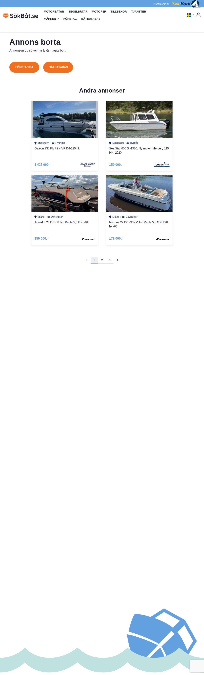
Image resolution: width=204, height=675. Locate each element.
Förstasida (24, 67)
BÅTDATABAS (90, 18)
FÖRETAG (70, 18)
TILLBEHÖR (119, 11)
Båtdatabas (58, 67)
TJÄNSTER (138, 11)
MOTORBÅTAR (54, 11)
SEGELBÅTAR (78, 11)
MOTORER (99, 11)
